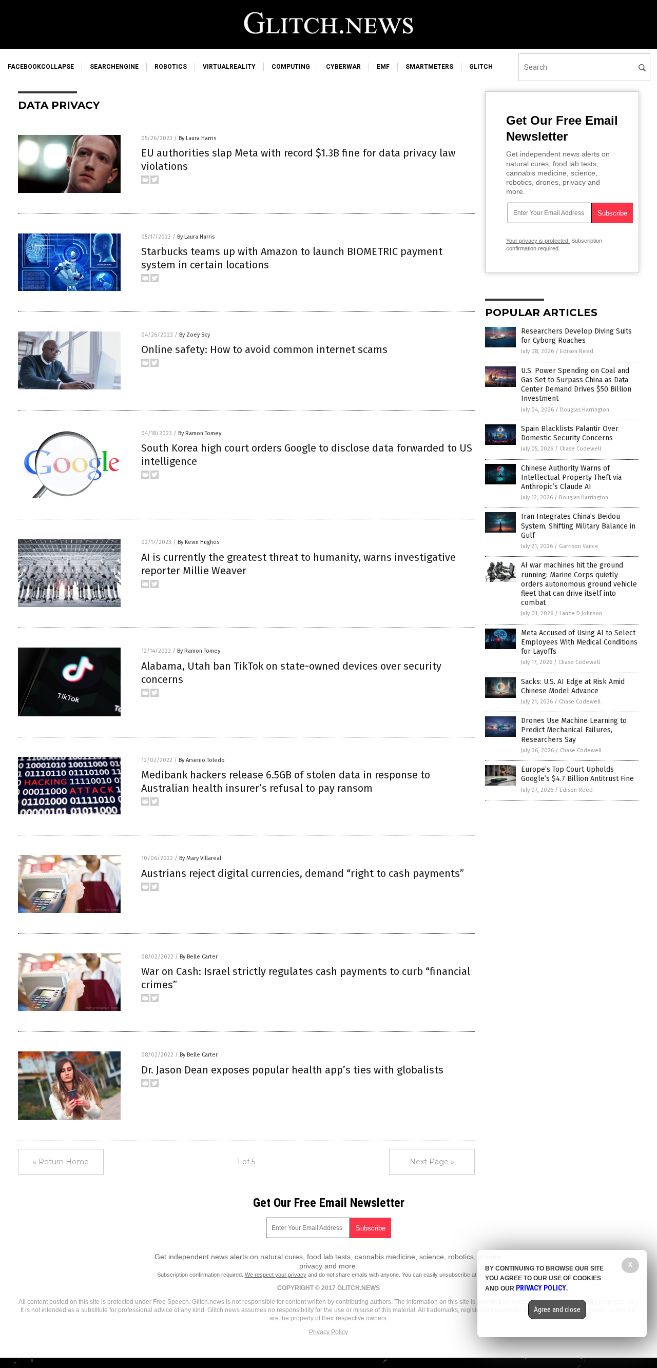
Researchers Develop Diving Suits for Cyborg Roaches (576, 336)
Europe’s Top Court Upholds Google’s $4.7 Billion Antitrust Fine (577, 774)
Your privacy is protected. (538, 241)
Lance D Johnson (580, 613)
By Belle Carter (199, 956)
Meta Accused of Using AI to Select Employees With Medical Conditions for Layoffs (579, 642)
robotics (170, 66)
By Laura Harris (197, 138)
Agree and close (557, 1309)
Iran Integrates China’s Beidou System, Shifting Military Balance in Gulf (578, 525)
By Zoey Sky (194, 334)
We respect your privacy (275, 1275)
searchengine (114, 66)
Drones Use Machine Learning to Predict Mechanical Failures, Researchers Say (574, 730)
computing (291, 66)
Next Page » (432, 1161)
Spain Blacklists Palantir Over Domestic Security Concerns (570, 433)
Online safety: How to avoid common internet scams (264, 349)
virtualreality (229, 66)
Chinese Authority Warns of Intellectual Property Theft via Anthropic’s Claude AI (571, 477)
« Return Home (61, 1161)
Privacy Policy (328, 1332)
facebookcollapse (41, 66)
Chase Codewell (580, 448)
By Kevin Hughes (198, 542)
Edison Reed (576, 351)
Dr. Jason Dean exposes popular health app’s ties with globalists (292, 1070)
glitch (481, 66)
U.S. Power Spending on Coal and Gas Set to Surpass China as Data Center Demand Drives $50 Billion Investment (576, 384)
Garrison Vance (578, 546)
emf (383, 66)
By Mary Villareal (200, 858)
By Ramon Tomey (199, 433)
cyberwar (343, 66)
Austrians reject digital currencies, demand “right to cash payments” (302, 873)
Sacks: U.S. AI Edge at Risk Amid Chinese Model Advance (573, 686)
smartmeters (429, 66)
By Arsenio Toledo (202, 760)
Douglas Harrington (584, 409)
